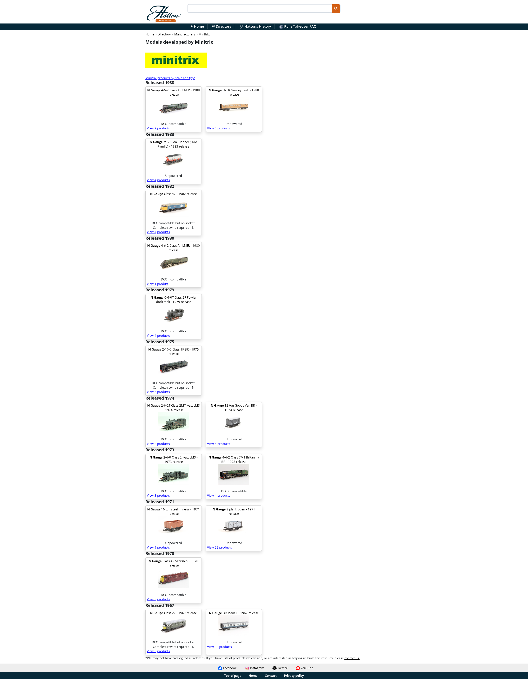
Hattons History (257, 26)
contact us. (352, 658)
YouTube (306, 668)
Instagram (256, 668)
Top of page (232, 675)
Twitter (282, 668)
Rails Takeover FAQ (299, 26)
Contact (271, 675)
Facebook (229, 668)
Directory (221, 26)
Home (197, 26)
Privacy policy (294, 675)
